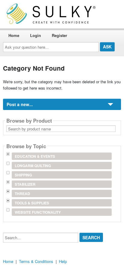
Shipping (23, 175)
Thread (22, 193)
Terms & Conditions (36, 261)
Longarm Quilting (33, 165)
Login (35, 35)
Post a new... (20, 104)
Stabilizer (25, 184)
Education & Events (35, 156)
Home (13, 35)
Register (59, 35)
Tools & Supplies (32, 203)
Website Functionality (38, 212)
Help (63, 261)
